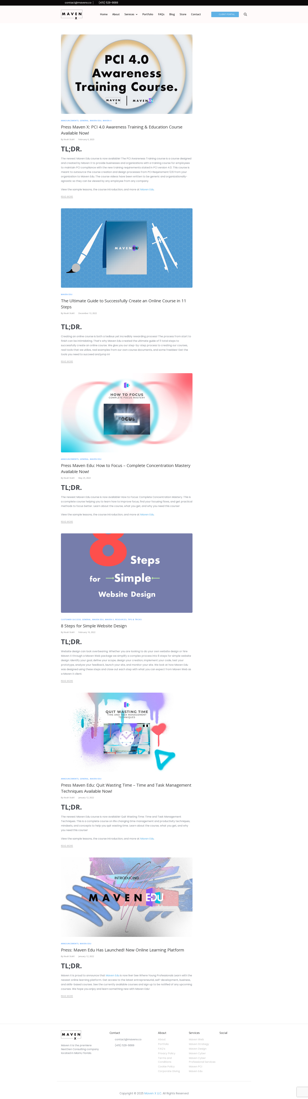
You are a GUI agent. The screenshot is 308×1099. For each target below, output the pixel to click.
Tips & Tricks (135, 619)
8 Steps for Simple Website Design (94, 626)
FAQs (161, 14)
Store (183, 14)
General (84, 120)
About (116, 14)
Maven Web (196, 1039)
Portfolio (147, 14)
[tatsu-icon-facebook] (237, 2)
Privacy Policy (166, 1053)
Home (103, 14)
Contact (196, 14)
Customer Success (71, 619)
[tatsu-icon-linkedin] (233, 2)
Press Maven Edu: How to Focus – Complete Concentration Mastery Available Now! (125, 468)
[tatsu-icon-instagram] (242, 2)
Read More (67, 196)
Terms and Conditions (165, 1060)
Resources (121, 619)
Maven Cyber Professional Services (202, 1060)
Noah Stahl (69, 139)
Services (129, 14)
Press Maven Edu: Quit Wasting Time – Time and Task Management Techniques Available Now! (126, 788)
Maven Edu (96, 120)
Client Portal (227, 14)
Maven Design (197, 1049)
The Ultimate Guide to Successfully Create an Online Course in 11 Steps (123, 304)
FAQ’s (161, 1049)
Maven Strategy (199, 1044)
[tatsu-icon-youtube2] (246, 2)
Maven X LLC (152, 1093)
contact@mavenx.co (78, 2)
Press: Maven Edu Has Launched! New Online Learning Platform (122, 950)
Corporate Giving (169, 1071)
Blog (172, 14)
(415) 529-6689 (108, 2)
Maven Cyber (197, 1053)
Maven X (107, 120)
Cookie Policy (166, 1066)
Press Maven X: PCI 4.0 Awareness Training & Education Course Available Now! (121, 130)
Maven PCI (195, 1066)
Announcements (70, 120)
